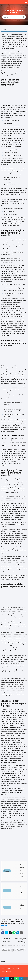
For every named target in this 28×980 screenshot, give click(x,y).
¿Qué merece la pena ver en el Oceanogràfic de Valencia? (6, 940)
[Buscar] (23, 16)
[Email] (21, 932)
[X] (10, 932)
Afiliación (10, 970)
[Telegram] (17, 932)
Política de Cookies (9, 968)
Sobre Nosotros (8, 967)
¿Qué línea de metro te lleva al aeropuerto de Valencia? (20, 940)
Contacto (15, 967)
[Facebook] (2, 932)
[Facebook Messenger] (6, 932)
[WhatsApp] (14, 932)
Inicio (2, 967)
